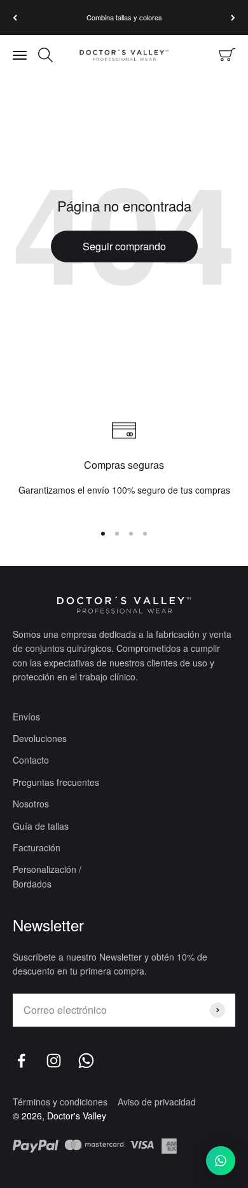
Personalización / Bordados (47, 876)
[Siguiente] (233, 17)
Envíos (26, 716)
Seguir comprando (124, 246)
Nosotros (31, 803)
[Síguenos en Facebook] (21, 1060)
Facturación (36, 847)
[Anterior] (15, 17)
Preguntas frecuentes (56, 782)
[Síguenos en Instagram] (53, 1060)
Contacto (31, 759)
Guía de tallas (41, 826)
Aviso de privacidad (157, 1101)
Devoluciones (40, 738)
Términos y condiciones (60, 1101)
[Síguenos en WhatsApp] (86, 1060)
